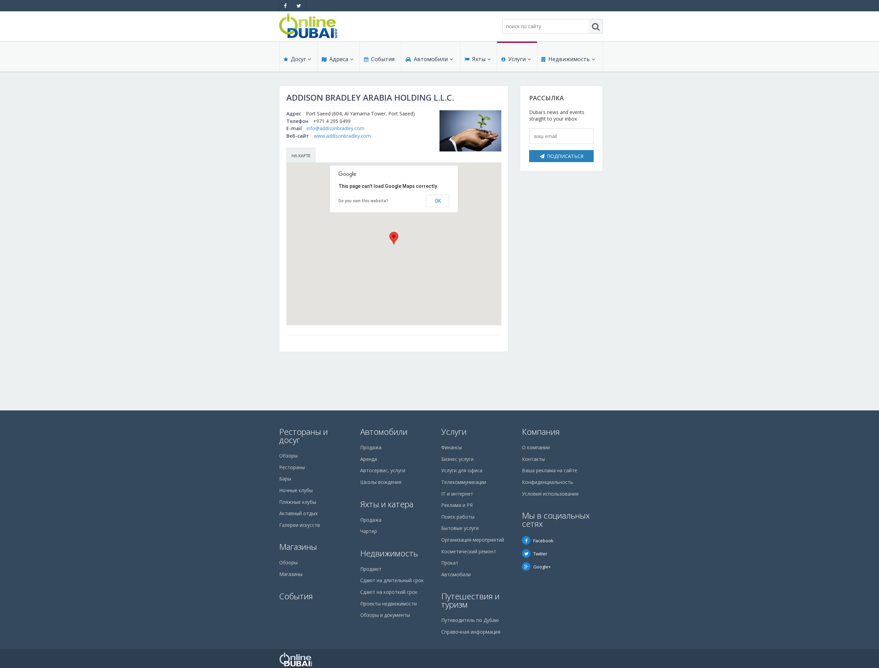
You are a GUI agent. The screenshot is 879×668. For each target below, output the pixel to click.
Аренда (368, 459)
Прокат (449, 562)
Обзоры (288, 455)
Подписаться (565, 156)
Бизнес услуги (457, 459)
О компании (536, 447)
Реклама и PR (457, 505)
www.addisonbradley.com (342, 136)
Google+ (542, 567)
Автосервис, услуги (382, 470)
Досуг (298, 59)
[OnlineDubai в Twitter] (299, 5)
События (383, 59)
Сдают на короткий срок (389, 592)
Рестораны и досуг (303, 435)
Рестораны (292, 467)
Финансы (451, 447)
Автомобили (431, 59)
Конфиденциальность (547, 482)
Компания (541, 431)
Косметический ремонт (468, 551)
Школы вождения (380, 482)
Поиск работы (458, 516)
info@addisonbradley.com (335, 128)
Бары (285, 478)
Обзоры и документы (385, 615)
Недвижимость (569, 59)
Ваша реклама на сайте (549, 470)
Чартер (368, 531)
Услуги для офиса (461, 470)
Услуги (517, 59)
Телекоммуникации (463, 482)
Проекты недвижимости (388, 603)
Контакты (533, 459)
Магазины (298, 546)
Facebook (543, 540)
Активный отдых (298, 513)
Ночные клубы (296, 490)
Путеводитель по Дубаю (470, 620)
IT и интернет (457, 493)
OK (438, 201)
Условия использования (550, 493)
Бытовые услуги (460, 528)
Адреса (338, 59)
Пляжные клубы (297, 502)
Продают (370, 569)
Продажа (370, 447)
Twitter (540, 554)
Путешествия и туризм (470, 600)
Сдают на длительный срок (392, 580)
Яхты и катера (386, 504)
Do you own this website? (363, 201)
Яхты (479, 59)
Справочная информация (470, 632)
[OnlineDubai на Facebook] (285, 5)
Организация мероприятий (472, 539)
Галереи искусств (299, 525)
